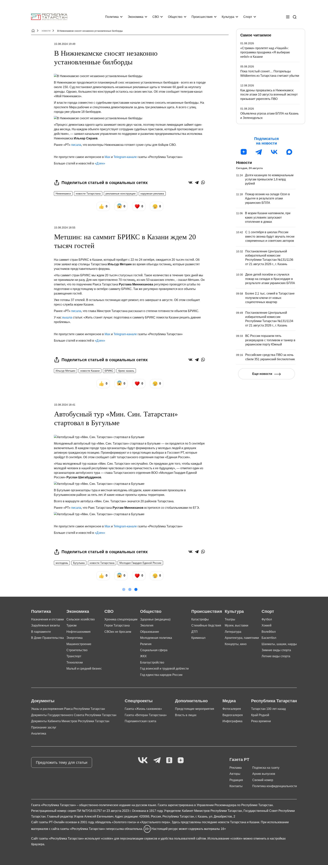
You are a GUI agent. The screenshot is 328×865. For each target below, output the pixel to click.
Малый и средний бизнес (84, 668)
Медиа (229, 700)
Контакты (236, 786)
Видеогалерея (232, 715)
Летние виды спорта (276, 656)
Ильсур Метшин (65, 370)
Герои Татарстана (117, 625)
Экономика (135, 16)
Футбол (267, 619)
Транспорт (73, 656)
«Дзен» (100, 163)
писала (76, 144)
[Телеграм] (259, 152)
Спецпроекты (139, 700)
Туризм (71, 625)
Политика (112, 16)
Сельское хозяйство (80, 619)
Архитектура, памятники (242, 637)
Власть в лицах (185, 715)
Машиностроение (78, 644)
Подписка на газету (265, 767)
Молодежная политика (156, 637)
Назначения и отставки (47, 619)
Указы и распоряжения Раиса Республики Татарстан (68, 708)
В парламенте (41, 631)
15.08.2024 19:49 (64, 44)
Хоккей (266, 625)
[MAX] (289, 152)
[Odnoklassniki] (169, 760)
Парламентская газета (140, 721)
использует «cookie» (99, 838)
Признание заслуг (43, 727)
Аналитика (38, 733)
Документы (42, 700)
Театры (230, 619)
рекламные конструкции (121, 193)
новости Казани (90, 370)
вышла (67, 317)
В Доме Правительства (47, 637)
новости (46, 31)
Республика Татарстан (274, 700)
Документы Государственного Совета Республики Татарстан (73, 715)
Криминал (198, 637)
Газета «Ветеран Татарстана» (146, 715)
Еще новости (262, 373)
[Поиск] (294, 17)
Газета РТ (239, 759)
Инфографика (232, 721)
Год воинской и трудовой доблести (164, 668)
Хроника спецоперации (120, 619)
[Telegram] (196, 182)
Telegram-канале (125, 157)
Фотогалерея (231, 708)
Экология (146, 625)
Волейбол (269, 631)
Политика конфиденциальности (274, 786)
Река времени (261, 721)
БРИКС (109, 370)
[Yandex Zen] (181, 760)
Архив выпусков (263, 773)
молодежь (62, 562)
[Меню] (287, 17)
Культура (228, 16)
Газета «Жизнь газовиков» (143, 708)
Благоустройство (152, 662)
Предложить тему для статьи (61, 762)
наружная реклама (152, 193)
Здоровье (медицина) (155, 619)
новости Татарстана (88, 193)
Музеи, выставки (236, 625)
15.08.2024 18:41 (64, 404)
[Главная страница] (49, 16)
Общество (175, 16)
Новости (244, 162)
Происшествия (202, 16)
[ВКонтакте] (190, 182)
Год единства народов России (161, 674)
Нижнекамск (63, 193)
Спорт (247, 16)
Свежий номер (262, 780)
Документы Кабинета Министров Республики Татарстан (70, 721)
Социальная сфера (153, 650)
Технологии (74, 662)
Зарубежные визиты (45, 625)
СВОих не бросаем (117, 631)
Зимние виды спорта (276, 650)
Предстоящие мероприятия (194, 708)
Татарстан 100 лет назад (268, 708)
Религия (145, 644)
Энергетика (74, 637)
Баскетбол (269, 637)
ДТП (194, 631)
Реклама (235, 767)
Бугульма (79, 562)
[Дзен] (244, 152)
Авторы (234, 773)
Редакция (236, 780)
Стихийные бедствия (206, 625)
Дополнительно (191, 700)
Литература (233, 631)
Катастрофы (200, 619)
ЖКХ (143, 656)
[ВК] (274, 152)
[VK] (143, 760)
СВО (155, 16)
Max (107, 157)
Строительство (77, 650)
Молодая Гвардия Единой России (140, 562)
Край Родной (260, 715)
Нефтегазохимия (78, 631)
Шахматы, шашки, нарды (279, 644)
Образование (149, 631)
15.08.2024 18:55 (64, 227)
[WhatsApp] (203, 182)
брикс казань (126, 370)
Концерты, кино (236, 644)
